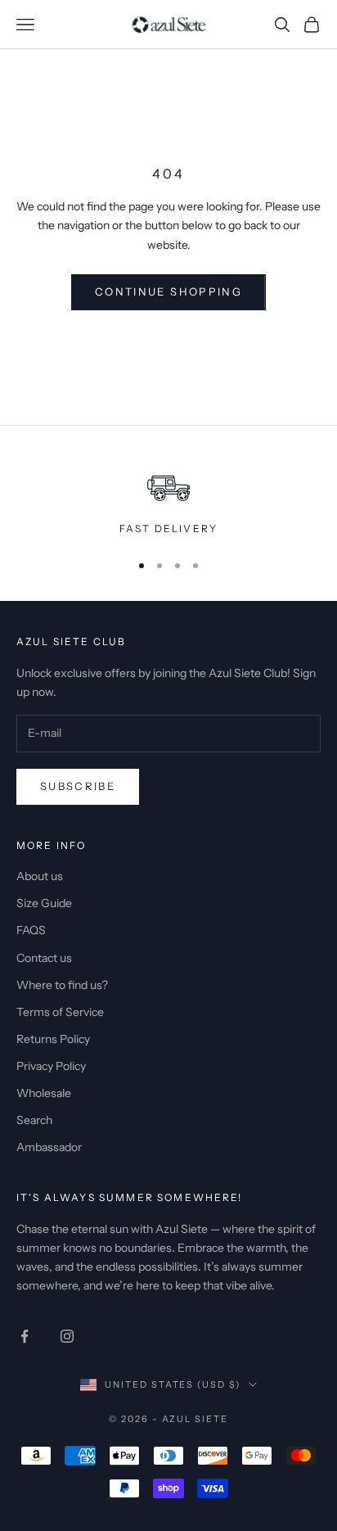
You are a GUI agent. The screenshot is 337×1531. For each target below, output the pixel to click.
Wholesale (43, 1093)
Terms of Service (60, 1012)
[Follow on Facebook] (24, 1336)
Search (34, 1120)
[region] (168, 497)
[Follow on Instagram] (67, 1336)
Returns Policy (53, 1039)
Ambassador (49, 1147)
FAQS (31, 930)
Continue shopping (168, 291)
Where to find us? (62, 985)
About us (39, 876)
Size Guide (44, 903)
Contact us (44, 958)
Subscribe (77, 786)
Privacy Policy (51, 1066)
